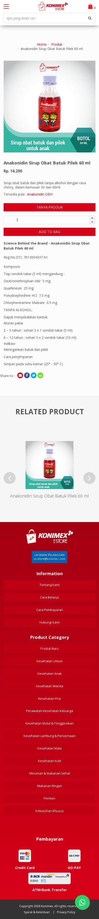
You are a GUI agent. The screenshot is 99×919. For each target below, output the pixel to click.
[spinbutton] (17, 220)
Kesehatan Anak (49, 673)
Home (42, 44)
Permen (49, 798)
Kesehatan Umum (50, 661)
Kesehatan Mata (49, 748)
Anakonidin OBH (40, 194)
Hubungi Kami (49, 622)
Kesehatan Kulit (49, 761)
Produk (56, 44)
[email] (20, 375)
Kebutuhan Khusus (50, 811)
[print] (40, 375)
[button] (92, 218)
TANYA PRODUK (50, 207)
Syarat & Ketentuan (37, 912)
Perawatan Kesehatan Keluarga (49, 711)
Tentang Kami (50, 585)
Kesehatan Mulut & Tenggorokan (49, 723)
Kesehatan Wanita (49, 686)
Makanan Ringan (49, 786)
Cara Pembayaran (49, 610)
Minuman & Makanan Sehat (49, 773)
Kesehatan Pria (49, 698)
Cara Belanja (49, 597)
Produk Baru (49, 648)
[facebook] (27, 375)
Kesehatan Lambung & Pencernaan (49, 736)
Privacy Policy (66, 912)
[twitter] (34, 375)
